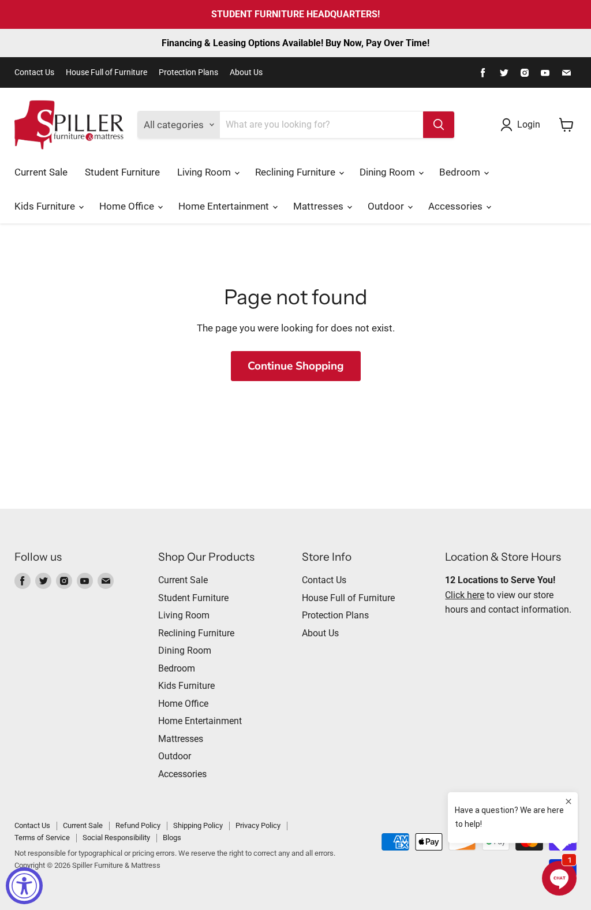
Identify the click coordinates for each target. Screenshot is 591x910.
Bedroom (460, 172)
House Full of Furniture (106, 72)
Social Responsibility (116, 837)
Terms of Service (42, 837)
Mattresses (319, 206)
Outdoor (387, 206)
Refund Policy (137, 825)
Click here (464, 595)
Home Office (127, 206)
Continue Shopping (296, 366)
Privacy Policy (257, 825)
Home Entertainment (224, 206)
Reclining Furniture (296, 172)
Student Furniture (122, 172)
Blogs (172, 837)
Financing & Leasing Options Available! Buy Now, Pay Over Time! (295, 43)
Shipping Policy (198, 825)
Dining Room (388, 172)
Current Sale (41, 172)
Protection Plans (188, 72)
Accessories (456, 206)
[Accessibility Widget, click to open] (24, 885)
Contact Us (34, 72)
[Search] (438, 124)
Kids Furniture (45, 206)
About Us (246, 72)
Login (528, 124)
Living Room (205, 172)
